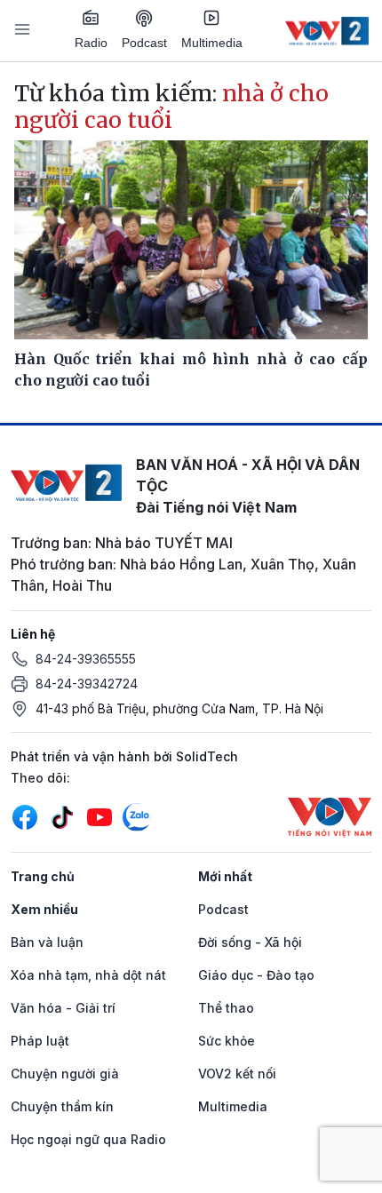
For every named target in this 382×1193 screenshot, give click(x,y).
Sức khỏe (226, 1040)
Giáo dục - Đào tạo (256, 974)
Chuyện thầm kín (62, 1106)
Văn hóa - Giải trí (63, 1007)
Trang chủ (43, 876)
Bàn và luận (47, 942)
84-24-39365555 (86, 658)
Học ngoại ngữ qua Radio (88, 1139)
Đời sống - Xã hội (250, 942)
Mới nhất (225, 876)
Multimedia (212, 43)
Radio (91, 43)
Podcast (144, 43)
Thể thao (226, 1007)
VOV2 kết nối (237, 1073)
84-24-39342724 (87, 683)
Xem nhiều (44, 909)
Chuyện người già (65, 1073)
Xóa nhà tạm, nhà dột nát (88, 974)
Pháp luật (40, 1040)
